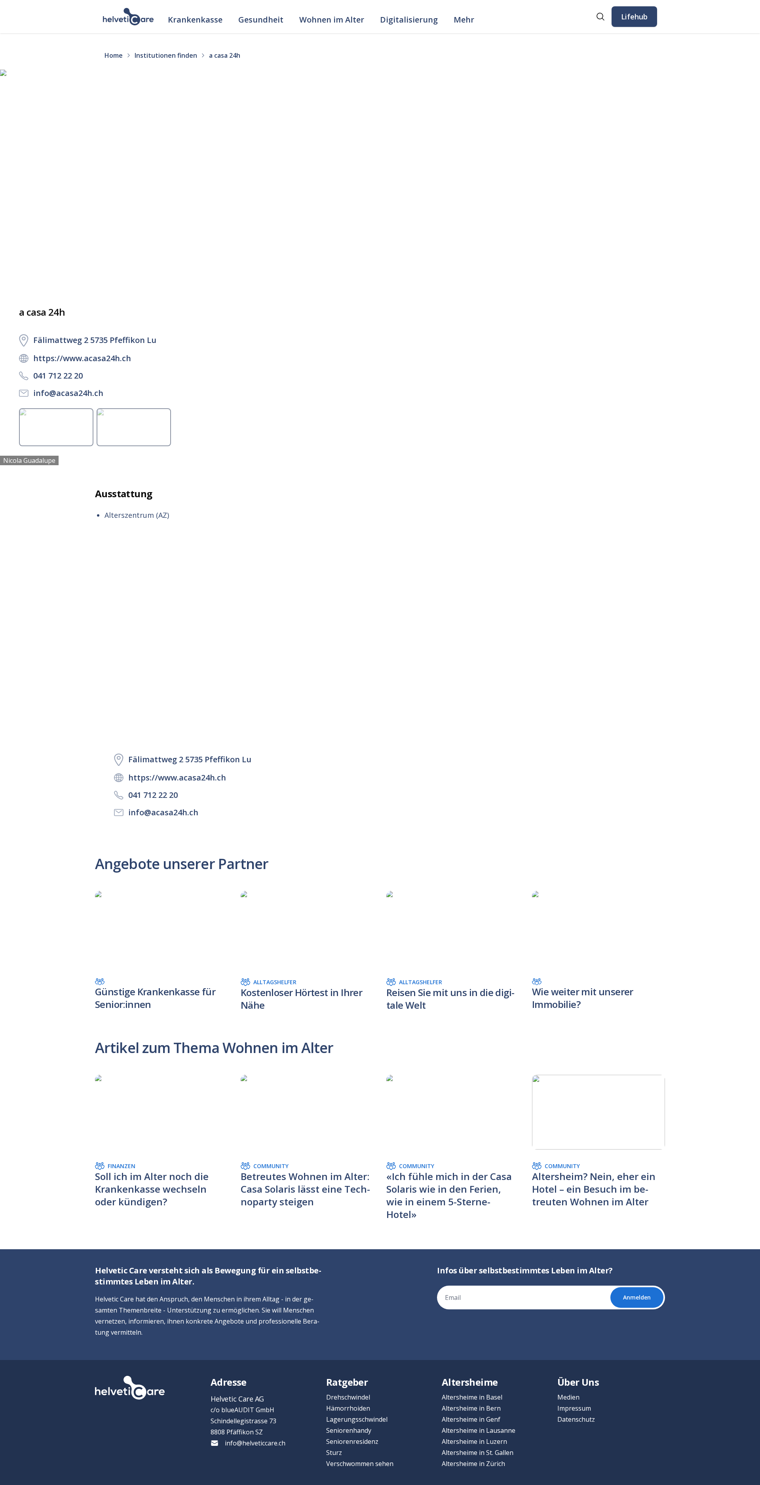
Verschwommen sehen (359, 1463)
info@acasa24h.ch (68, 393)
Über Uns (578, 1381)
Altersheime (470, 1381)
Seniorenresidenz (352, 1441)
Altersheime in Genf (471, 1419)
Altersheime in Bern (471, 1408)
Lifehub (634, 16)
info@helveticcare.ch (255, 1443)
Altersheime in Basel (472, 1397)
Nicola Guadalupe (29, 460)
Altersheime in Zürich (473, 1463)
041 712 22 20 (58, 375)
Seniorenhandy (348, 1430)
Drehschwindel (348, 1397)
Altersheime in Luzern (474, 1441)
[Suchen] (600, 16)
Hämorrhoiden (348, 1408)
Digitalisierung (409, 19)
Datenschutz (576, 1419)
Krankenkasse (195, 19)
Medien (568, 1397)
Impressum (574, 1408)
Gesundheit (260, 19)
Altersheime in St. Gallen (477, 1452)
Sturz (334, 1452)
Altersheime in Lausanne (478, 1430)
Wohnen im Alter (331, 19)
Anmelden (637, 1297)
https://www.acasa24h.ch (82, 358)
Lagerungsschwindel (357, 1419)
